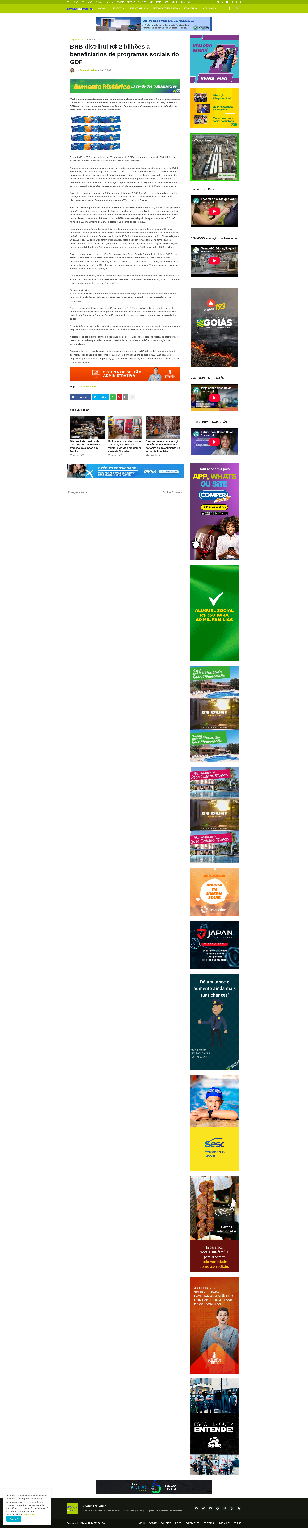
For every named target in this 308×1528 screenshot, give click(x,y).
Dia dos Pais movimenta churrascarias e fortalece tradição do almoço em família (85, 446)
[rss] (240, 2)
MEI (151, 2)
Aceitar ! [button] (14, 1519)
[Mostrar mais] (132, 397)
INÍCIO (141, 1523)
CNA (69, 2)
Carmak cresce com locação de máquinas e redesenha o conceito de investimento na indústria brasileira (163, 446)
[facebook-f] (213, 2)
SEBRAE (131, 2)
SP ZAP (237, 1523)
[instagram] (222, 2)
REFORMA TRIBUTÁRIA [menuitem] (165, 8)
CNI (83, 2)
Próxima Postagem (172, 492)
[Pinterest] (119, 397)
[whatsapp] (232, 2)
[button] (229, 8)
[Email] (125, 397)
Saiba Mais (28, 1514)
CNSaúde (99, 2)
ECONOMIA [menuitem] (190, 8)
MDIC (158, 2)
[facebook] (196, 1508)
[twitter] (218, 2)
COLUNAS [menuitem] (208, 8)
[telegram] (236, 2)
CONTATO (166, 1523)
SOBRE (153, 1523)
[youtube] (227, 2)
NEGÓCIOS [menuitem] (118, 8)
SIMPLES (142, 2)
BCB (166, 2)
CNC (76, 2)
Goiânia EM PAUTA (95, 39)
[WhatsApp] (113, 397)
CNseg (110, 2)
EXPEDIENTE (192, 1523)
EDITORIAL (209, 1523)
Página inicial (76, 39)
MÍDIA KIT (224, 1523)
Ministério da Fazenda (181, 2)
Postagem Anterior (77, 492)
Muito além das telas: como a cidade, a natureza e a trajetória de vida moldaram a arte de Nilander (124, 446)
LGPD (178, 1523)
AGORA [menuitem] (102, 8)
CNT (90, 2)
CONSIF (120, 2)
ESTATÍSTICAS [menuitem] (138, 8)
